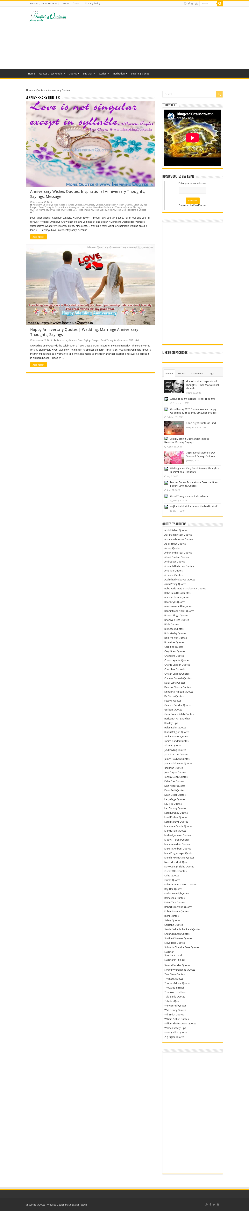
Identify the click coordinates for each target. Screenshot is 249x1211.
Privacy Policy (92, 3)
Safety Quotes (172, 920)
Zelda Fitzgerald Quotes (134, 210)
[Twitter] (192, 3)
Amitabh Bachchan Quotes (179, 566)
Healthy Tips (171, 723)
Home (66, 3)
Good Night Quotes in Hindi (201, 423)
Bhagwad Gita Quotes (176, 619)
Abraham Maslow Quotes (178, 539)
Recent (169, 373)
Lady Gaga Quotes (174, 799)
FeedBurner (199, 205)
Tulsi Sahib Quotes (174, 996)
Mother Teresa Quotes (176, 839)
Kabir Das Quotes (174, 781)
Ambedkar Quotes (174, 561)
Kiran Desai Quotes (175, 794)
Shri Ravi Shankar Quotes (178, 938)
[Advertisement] (149, 38)
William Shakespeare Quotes (180, 1023)
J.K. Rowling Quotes (175, 750)
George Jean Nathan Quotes (118, 205)
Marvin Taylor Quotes (49, 210)
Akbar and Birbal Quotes (178, 552)
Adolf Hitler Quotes (175, 543)
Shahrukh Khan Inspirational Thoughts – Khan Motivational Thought (202, 385)
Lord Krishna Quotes (175, 817)
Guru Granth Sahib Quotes (179, 714)
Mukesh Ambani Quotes (177, 848)
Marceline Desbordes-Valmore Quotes (112, 207)
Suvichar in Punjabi (174, 959)
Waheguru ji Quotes (175, 1005)
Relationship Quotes (88, 210)
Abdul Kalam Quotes (175, 530)
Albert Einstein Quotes (176, 557)
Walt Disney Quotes (175, 1010)
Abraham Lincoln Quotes (45, 205)
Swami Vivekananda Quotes (179, 969)
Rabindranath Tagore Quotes (180, 884)
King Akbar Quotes (174, 785)
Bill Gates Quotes (173, 628)
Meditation (119, 73)
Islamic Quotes (172, 745)
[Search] (220, 3)
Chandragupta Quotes (176, 660)
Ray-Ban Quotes (173, 889)
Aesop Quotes (172, 548)
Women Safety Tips (175, 1028)
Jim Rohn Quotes (173, 767)
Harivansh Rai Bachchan (177, 718)
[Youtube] (196, 3)
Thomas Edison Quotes (177, 983)
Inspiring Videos (140, 73)
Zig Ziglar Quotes (174, 1037)
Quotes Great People (50, 73)
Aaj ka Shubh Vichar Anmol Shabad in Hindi (193, 506)
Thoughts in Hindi (174, 987)
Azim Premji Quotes (175, 584)
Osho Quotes (171, 875)
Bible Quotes (171, 624)
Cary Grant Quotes (174, 651)
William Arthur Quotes (176, 1019)
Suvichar (87, 73)
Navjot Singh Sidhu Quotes (179, 866)
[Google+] (185, 3)
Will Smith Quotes (174, 1014)
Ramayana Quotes (174, 898)
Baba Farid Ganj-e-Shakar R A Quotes (185, 588)
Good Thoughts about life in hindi (189, 496)
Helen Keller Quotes (175, 727)
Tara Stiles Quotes (174, 974)
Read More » (38, 237)
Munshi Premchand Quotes (179, 857)
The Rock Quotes (173, 978)
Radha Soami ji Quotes (176, 893)
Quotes (73, 73)
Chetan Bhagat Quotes (176, 673)
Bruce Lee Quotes (174, 642)
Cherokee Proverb (174, 669)
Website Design (56, 1204)
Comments (197, 373)
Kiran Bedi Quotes (174, 790)
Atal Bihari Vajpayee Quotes (179, 579)
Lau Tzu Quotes (173, 803)
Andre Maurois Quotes (70, 205)
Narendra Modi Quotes (177, 862)
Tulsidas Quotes (173, 1001)
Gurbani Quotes (173, 709)
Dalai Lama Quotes (174, 682)
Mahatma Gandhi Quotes (178, 826)
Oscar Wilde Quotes (175, 871)
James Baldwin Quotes (176, 758)
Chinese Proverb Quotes (177, 678)
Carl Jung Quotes (173, 646)
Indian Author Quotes (176, 736)
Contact (77, 3)
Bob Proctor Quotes (175, 637)
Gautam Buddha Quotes (177, 705)
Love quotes (86, 207)
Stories (102, 73)
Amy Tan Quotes (173, 570)
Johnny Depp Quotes (176, 776)
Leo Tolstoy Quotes (175, 808)
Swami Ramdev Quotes (177, 965)
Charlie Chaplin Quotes (177, 664)
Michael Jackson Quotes (177, 835)
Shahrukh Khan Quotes (176, 933)
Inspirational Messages (67, 207)
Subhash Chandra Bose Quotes (181, 947)
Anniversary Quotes (93, 205)
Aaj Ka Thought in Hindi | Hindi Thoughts (192, 398)
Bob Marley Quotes (175, 633)
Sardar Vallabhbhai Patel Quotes (182, 929)
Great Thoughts (46, 207)
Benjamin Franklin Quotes (178, 606)
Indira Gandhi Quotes (176, 741)
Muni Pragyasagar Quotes (178, 853)
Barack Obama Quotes (177, 597)
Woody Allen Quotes (110, 210)
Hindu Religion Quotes (176, 732)
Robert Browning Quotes (178, 906)
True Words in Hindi (175, 992)
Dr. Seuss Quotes (173, 696)
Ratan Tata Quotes (174, 902)
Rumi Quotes (171, 915)
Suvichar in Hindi (173, 955)
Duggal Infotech (77, 1204)
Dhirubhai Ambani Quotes (178, 691)
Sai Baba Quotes (173, 924)
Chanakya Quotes (174, 655)
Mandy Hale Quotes (175, 830)
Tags (211, 373)
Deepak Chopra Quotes (177, 687)
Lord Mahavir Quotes (176, 821)
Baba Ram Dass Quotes (177, 593)
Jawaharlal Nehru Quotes (178, 763)
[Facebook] (189, 3)
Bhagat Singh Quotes (176, 615)
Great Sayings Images (88, 340)
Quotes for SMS (69, 210)
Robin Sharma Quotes (176, 911)
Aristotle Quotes (173, 575)
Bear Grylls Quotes (174, 602)
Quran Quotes (172, 880)
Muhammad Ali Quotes (177, 844)
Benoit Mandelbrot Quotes (179, 610)
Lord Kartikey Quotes (176, 812)
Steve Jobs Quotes (174, 942)
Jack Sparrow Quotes (176, 754)
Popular (182, 373)
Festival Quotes (172, 700)
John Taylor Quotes (175, 772)
